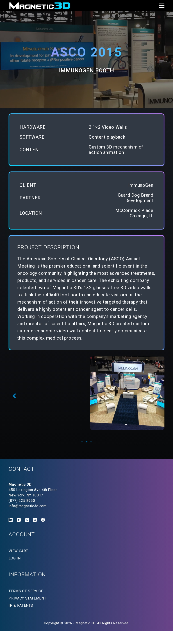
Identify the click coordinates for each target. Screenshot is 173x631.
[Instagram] (35, 520)
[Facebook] (43, 520)
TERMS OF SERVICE (26, 591)
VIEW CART (18, 551)
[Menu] (161, 5)
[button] (14, 395)
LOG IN (14, 558)
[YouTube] (19, 520)
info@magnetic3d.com (27, 506)
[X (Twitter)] (27, 520)
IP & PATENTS (21, 605)
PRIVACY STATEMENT (27, 598)
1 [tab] (82, 441)
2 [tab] (86, 441)
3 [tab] (91, 441)
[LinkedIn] (11, 520)
